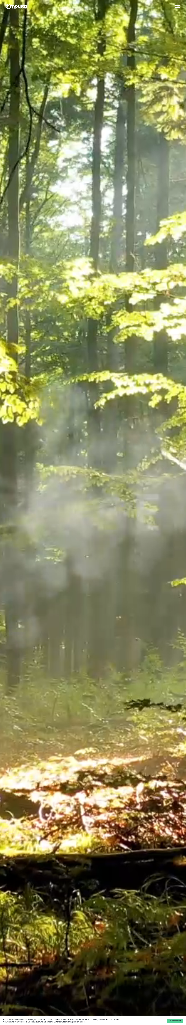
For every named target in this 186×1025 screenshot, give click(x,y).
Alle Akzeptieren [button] (174, 1021)
